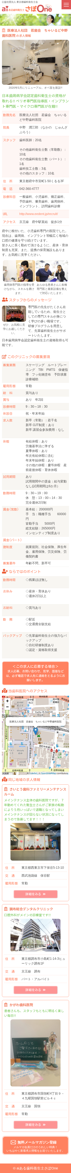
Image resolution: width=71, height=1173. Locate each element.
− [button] (7, 706)
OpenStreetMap (48, 773)
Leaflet (33, 773)
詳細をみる (34, 894)
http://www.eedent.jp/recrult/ (38, 214)
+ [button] (7, 700)
